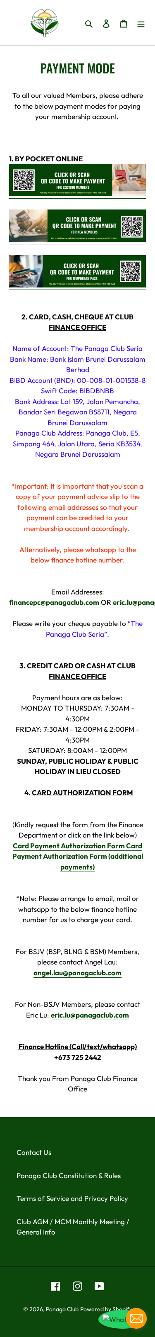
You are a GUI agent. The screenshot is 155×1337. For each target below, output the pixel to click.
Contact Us (34, 1152)
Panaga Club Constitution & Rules (69, 1175)
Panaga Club (62, 1309)
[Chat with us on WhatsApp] (122, 1319)
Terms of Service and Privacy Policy (72, 1198)
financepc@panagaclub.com (54, 602)
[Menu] (141, 22)
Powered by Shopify (106, 1309)
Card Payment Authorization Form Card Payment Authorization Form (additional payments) (77, 856)
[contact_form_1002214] (136, 1318)
